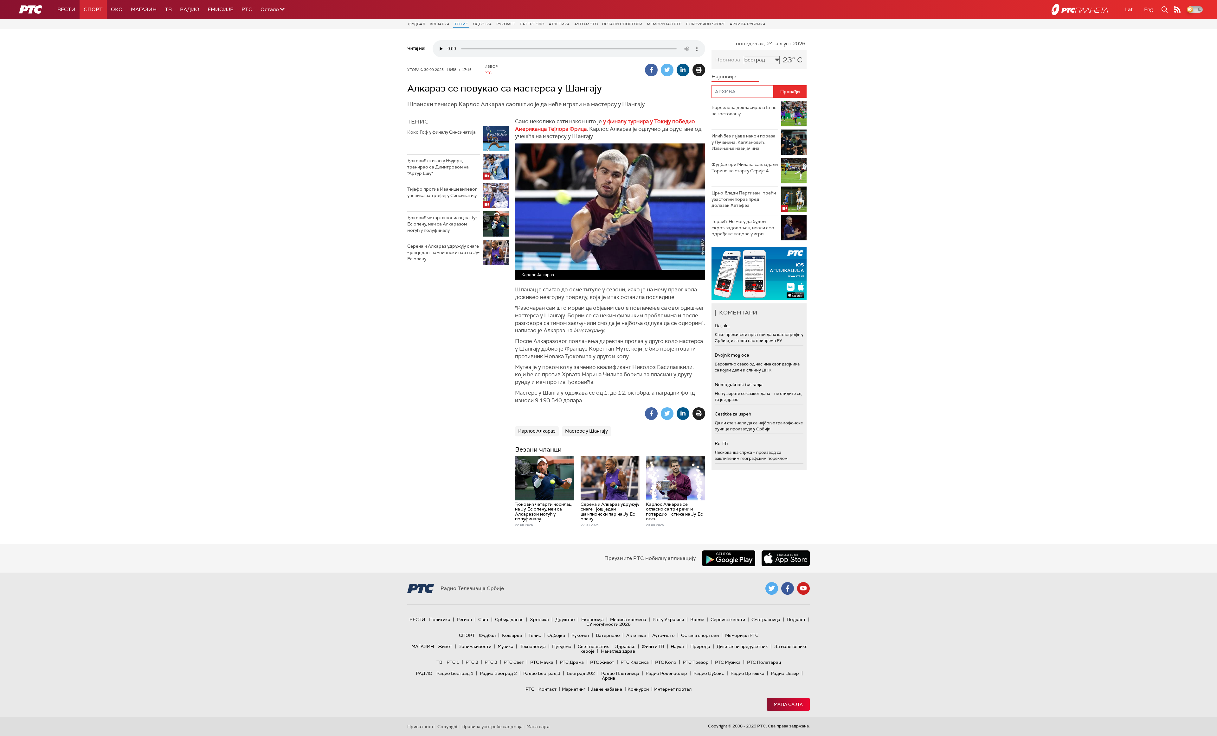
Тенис (461, 24)
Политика (439, 619)
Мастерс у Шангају (586, 431)
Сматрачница (765, 619)
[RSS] (1177, 9)
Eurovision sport (705, 24)
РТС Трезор (696, 662)
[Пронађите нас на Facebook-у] (787, 588)
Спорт (93, 9)
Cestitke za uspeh (733, 414)
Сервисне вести (728, 619)
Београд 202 (581, 673)
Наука (677, 646)
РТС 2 (472, 662)
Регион (464, 619)
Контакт (547, 689)
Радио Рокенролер (666, 673)
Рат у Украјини (668, 619)
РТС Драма (572, 662)
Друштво (565, 619)
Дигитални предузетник (742, 646)
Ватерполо (532, 24)
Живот (445, 646)
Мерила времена (628, 619)
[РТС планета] (1079, 9)
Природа (700, 646)
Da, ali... (722, 325)
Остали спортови (622, 24)
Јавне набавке (606, 689)
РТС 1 (453, 662)
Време (697, 619)
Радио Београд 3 (541, 673)
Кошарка (440, 24)
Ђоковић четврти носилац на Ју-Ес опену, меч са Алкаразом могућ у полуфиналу (442, 224)
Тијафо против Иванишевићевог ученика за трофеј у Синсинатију (442, 192)
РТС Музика (728, 662)
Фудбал (416, 24)
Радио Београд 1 (454, 673)
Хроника (539, 619)
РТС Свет (514, 662)
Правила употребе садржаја (492, 726)
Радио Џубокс (708, 673)
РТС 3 (491, 662)
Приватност (420, 726)
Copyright (447, 726)
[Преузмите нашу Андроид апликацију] (728, 558)
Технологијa (533, 646)
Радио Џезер (785, 673)
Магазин (144, 9)
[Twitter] (667, 70)
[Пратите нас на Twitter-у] (771, 588)
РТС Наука (541, 662)
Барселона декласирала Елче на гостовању (744, 111)
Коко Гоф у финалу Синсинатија (441, 132)
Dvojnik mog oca (732, 355)
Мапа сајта (788, 704)
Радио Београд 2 (498, 673)
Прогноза (727, 59)
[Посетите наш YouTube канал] (803, 588)
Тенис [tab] (417, 121)
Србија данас (509, 619)
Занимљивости (475, 646)
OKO (117, 9)
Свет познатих (593, 646)
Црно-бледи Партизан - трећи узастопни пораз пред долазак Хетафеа (744, 199)
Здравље (625, 646)
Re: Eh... (723, 443)
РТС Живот (602, 662)
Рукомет (505, 24)
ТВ (168, 9)
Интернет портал (673, 689)
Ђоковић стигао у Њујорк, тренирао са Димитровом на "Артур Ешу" (438, 167)
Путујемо (561, 646)
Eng (1148, 9)
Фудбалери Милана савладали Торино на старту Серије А (745, 168)
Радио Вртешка (747, 673)
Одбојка (482, 24)
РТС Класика (635, 662)
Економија (592, 619)
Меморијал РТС (664, 24)
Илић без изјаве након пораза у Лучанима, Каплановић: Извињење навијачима (744, 142)
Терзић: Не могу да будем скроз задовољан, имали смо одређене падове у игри (743, 228)
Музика (505, 646)
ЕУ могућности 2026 (608, 624)
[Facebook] (651, 70)
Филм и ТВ (653, 646)
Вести (66, 9)
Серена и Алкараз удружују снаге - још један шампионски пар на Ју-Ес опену (443, 252)
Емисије (220, 9)
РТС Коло (665, 662)
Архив (608, 678)
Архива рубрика (748, 24)
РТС (246, 9)
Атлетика (559, 24)
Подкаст (796, 619)
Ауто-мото (586, 24)
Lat (1129, 9)
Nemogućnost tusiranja (739, 384)
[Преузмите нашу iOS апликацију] (786, 558)
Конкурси (638, 689)
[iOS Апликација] (759, 273)
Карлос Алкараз (537, 431)
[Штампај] (698, 70)
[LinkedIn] (683, 70)
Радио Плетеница (620, 673)
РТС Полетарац (764, 662)
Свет (483, 619)
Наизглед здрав (618, 651)
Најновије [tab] (724, 76)
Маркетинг (573, 689)
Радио (189, 9)
